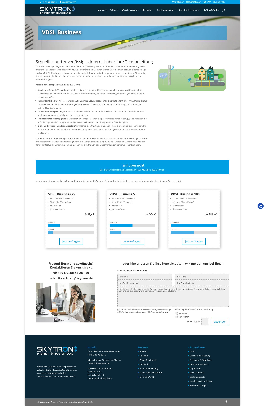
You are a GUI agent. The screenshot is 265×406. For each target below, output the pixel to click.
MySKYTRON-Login (198, 385)
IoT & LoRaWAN (210, 10)
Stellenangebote (197, 377)
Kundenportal (219, 2)
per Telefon (183, 317)
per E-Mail (183, 313)
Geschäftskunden (193, 2)
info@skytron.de (101, 363)
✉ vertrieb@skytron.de (75, 278)
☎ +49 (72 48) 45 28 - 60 (71, 273)
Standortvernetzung (165, 10)
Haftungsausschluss (199, 364)
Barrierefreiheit (197, 372)
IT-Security (146, 10)
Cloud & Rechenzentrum (188, 10)
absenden (220, 321)
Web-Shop (207, 2)
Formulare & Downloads (201, 360)
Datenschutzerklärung (200, 355)
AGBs (192, 351)
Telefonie (144, 355)
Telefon (113, 10)
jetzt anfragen (71, 241)
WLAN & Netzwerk (129, 10)
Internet (101, 10)
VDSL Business (61, 32)
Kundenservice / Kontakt (201, 381)
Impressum (195, 368)
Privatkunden (177, 2)
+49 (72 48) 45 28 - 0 (97, 354)
